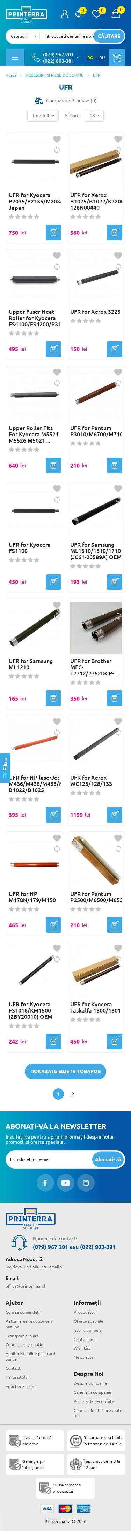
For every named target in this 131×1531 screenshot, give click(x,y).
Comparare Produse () (71, 100)
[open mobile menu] (15, 57)
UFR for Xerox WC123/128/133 (91, 780)
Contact (13, 1368)
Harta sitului (17, 1377)
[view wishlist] (96, 14)
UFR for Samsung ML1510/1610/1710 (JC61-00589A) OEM (96, 550)
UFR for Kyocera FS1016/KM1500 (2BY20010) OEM (30, 1010)
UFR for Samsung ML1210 (31, 664)
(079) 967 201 (58, 54)
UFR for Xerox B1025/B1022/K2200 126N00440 (96, 201)
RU (102, 58)
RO (90, 58)
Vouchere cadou (21, 1386)
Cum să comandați (23, 1312)
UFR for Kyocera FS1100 (30, 547)
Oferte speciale (88, 1321)
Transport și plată (22, 1336)
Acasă (11, 75)
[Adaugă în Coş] (53, 232)
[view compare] (78, 14)
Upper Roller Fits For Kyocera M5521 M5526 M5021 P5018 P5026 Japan (34, 434)
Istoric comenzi (88, 1330)
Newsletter (84, 1357)
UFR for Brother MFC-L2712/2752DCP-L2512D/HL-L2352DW (92, 667)
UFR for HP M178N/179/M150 (32, 897)
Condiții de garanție (24, 1344)
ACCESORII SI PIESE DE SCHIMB (55, 75)
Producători (85, 1312)
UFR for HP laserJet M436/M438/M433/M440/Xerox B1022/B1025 (35, 783)
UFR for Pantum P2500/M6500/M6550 (96, 897)
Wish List (82, 1348)
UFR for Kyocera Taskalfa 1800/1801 (95, 1007)
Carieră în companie (92, 1392)
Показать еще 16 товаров (65, 1071)
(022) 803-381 (58, 61)
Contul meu (85, 1339)
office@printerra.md (25, 1286)
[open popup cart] (115, 14)
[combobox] (25, 36)
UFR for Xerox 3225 (95, 311)
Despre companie (90, 1383)
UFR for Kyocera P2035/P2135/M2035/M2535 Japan (35, 201)
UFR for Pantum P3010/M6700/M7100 (96, 431)
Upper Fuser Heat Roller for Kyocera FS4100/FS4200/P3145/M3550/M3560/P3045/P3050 (35, 317)
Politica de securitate (94, 1401)
